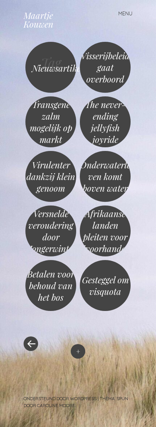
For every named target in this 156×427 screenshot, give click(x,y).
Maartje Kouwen (38, 19)
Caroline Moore (56, 405)
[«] (51, 322)
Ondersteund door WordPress (60, 398)
